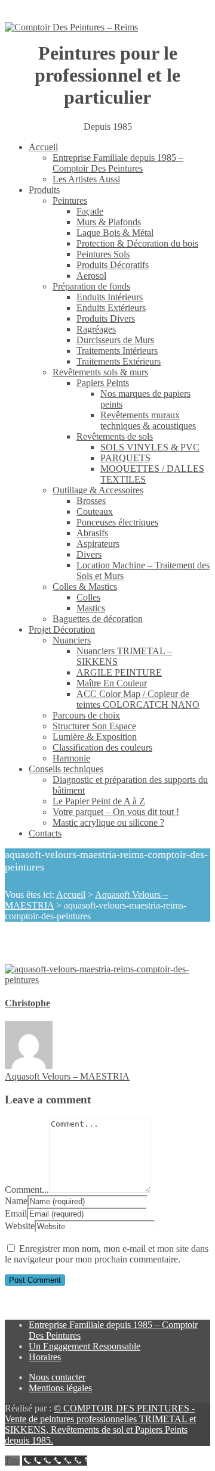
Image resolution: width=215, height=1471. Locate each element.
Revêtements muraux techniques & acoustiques (148, 420)
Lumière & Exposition (95, 737)
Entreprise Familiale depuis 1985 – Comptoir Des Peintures (118, 163)
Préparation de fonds (91, 286)
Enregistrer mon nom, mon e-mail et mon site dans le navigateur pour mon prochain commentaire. (106, 1253)
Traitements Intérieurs (117, 351)
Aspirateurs (97, 544)
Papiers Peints (102, 383)
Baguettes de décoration (98, 619)
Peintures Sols (103, 254)
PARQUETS (125, 458)
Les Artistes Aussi (86, 179)
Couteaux (94, 511)
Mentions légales (60, 1388)
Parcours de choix (86, 715)
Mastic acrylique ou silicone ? (108, 822)
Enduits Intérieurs (109, 297)
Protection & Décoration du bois (137, 243)
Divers (89, 554)
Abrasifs (92, 533)
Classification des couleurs (102, 747)
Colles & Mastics (85, 586)
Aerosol (91, 275)
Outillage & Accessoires (98, 490)
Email (16, 1213)
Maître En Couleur (111, 683)
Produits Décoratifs (112, 265)
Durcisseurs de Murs (115, 340)
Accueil (43, 147)
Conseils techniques (66, 769)
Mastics (90, 608)
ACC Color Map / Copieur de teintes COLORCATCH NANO (137, 699)
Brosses (91, 501)
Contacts (45, 833)
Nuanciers (72, 640)
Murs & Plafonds (108, 222)
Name (16, 1201)
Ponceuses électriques (117, 522)
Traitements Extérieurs (118, 361)
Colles (88, 597)
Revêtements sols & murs (100, 372)
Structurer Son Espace (94, 726)
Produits (44, 190)
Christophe (27, 1003)
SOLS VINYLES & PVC (149, 447)
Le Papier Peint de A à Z (99, 801)
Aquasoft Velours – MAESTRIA (67, 1076)
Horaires (45, 1357)
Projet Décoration (62, 629)
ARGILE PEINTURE (119, 672)
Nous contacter (57, 1377)
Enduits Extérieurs (111, 308)
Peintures (70, 200)
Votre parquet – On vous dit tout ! (116, 812)
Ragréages (96, 329)
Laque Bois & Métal (114, 233)
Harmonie (71, 758)
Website (20, 1226)
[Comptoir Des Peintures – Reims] (71, 27)
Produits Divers (105, 318)
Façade (89, 211)
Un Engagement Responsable (84, 1346)
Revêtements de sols (114, 436)
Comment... (27, 1189)
